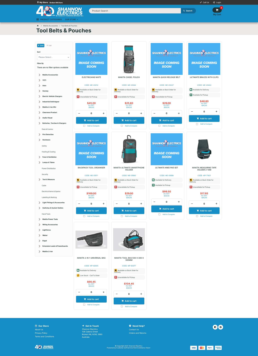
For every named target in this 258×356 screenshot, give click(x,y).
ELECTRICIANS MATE (91, 77)
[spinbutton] (91, 113)
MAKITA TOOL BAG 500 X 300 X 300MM (129, 259)
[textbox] (135, 10)
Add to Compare (93, 126)
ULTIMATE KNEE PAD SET (166, 168)
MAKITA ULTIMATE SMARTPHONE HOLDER (129, 169)
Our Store (70, 19)
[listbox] (53, 57)
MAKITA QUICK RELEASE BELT (166, 77)
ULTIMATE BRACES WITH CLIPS (204, 77)
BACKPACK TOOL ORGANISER (91, 168)
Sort (38, 52)
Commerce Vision (143, 348)
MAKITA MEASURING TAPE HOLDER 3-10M (204, 169)
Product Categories (51, 19)
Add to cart (93, 120)
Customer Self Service (124, 348)
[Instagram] (220, 327)
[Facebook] (215, 327)
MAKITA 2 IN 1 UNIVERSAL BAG (91, 258)
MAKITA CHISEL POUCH (129, 77)
